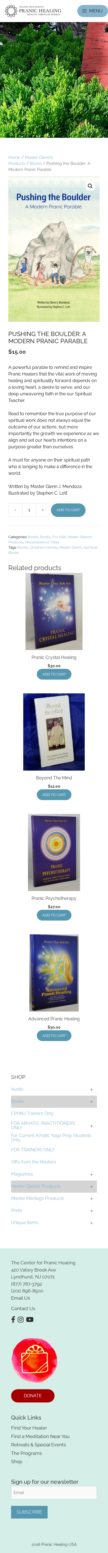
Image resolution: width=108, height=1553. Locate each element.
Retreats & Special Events (38, 1444)
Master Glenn (71, 547)
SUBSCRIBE (29, 1512)
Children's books (44, 547)
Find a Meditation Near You (40, 1436)
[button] (90, 186)
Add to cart (68, 510)
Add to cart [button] (54, 674)
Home (14, 157)
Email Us (20, 1298)
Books (36, 163)
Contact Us (23, 1308)
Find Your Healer (29, 1428)
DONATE (33, 1395)
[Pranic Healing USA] (33, 11)
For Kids (59, 537)
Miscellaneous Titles (42, 542)
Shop (16, 1461)
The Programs (26, 1453)
